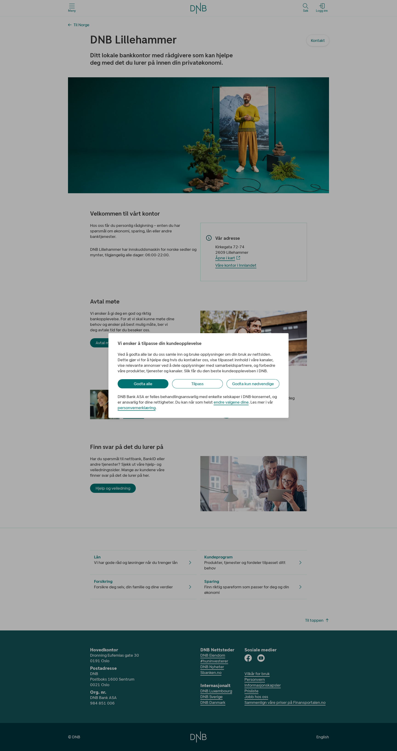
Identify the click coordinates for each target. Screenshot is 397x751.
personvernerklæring (137, 407)
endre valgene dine (231, 402)
